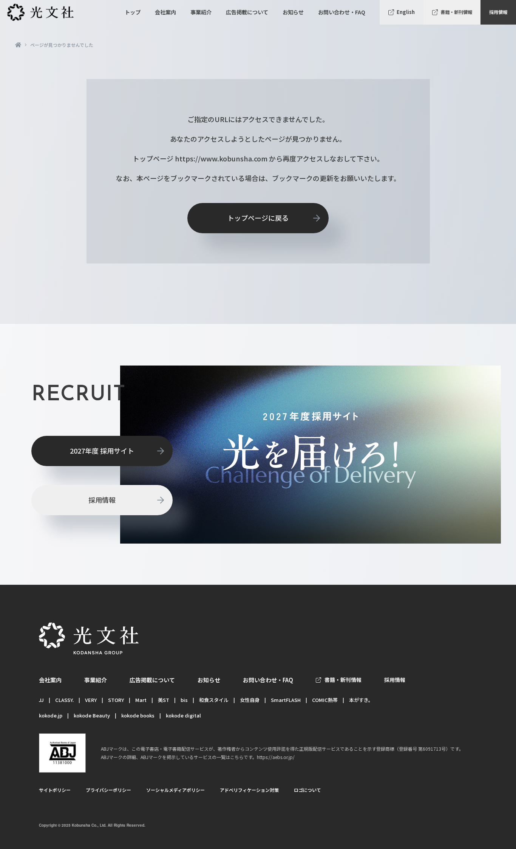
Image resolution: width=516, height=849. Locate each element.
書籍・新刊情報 (456, 12)
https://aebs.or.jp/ (276, 757)
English (406, 11)
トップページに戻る (258, 218)
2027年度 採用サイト (102, 450)
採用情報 (498, 12)
